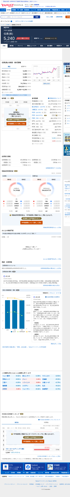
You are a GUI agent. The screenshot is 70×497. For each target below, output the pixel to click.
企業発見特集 (59, 16)
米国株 (14, 10)
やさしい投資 (49, 16)
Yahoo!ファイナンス (41, 481)
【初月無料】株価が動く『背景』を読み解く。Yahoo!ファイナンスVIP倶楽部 (24, 347)
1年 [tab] (54, 80)
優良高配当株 (48, 13)
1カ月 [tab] (44, 80)
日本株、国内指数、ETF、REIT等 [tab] (34, 476)
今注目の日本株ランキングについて (50, 419)
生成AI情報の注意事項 (53, 297)
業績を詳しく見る (56, 343)
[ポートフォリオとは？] (11, 21)
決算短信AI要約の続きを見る (51, 285)
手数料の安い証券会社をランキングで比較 (16, 95)
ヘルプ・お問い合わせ (41, 486)
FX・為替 (20, 10)
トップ (3, 10)
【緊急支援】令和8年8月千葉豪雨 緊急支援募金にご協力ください (20, 1)
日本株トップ (4, 13)
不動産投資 (55, 10)
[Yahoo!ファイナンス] (12, 4)
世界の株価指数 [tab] (49, 476)
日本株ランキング (15, 13)
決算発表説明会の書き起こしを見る (51, 268)
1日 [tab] (34, 80)
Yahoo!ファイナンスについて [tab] (15, 476)
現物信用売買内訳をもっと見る (52, 227)
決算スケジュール (59, 13)
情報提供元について (55, 98)
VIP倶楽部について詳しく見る (16, 123)
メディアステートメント (52, 484)
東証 (9, 66)
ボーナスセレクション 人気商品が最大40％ (44, 6)
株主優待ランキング (37, 13)
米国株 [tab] (57, 476)
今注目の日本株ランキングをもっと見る (48, 456)
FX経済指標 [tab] (65, 476)
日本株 (9, 10)
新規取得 (36, 4)
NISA (62, 10)
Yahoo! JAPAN (52, 481)
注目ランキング (26, 13)
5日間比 (46, 422)
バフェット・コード (54, 293)
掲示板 (39, 10)
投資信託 (26, 10)
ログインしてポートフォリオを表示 (24, 21)
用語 (9, 71)
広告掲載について (39, 484)
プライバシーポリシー (9, 484)
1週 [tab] (39, 80)
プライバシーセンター (22, 484)
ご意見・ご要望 (53, 486)
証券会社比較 (46, 10)
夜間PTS (23, 66)
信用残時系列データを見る (53, 168)
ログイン (27, 6)
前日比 (17, 422)
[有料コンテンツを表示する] (56, 115)
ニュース (33, 10)
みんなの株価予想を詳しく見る (52, 259)
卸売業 (10, 30)
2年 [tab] (58, 80)
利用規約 (31, 484)
